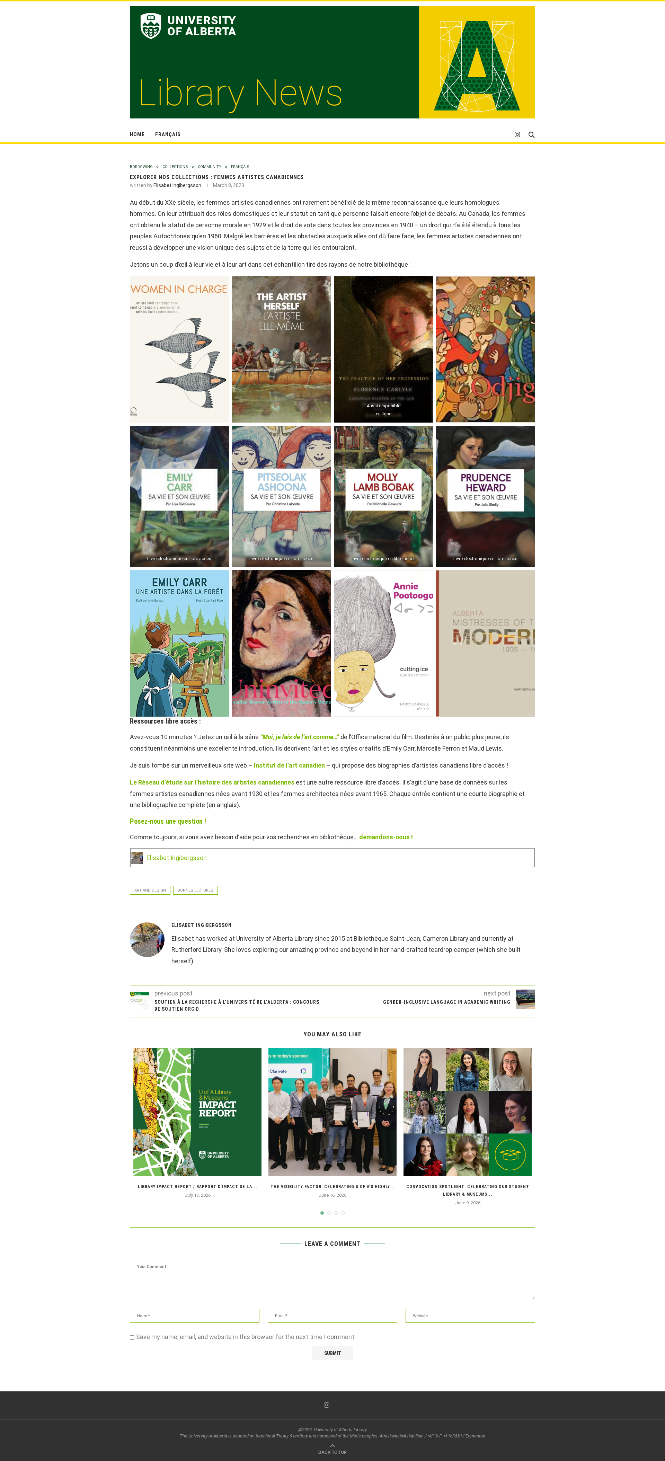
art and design (150, 890)
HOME (137, 134)
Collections (175, 167)
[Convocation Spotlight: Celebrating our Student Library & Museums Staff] (468, 1112)
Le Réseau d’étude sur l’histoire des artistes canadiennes (212, 782)
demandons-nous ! (386, 837)
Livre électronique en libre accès (179, 558)
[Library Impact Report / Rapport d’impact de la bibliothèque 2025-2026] (197, 1112)
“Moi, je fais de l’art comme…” (299, 737)
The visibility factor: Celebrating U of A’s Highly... (333, 1186)
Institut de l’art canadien (290, 765)
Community (209, 167)
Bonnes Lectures (195, 890)
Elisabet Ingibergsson (177, 185)
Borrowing (141, 167)
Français (168, 134)
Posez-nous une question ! (169, 821)
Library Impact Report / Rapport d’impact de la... (197, 1186)
